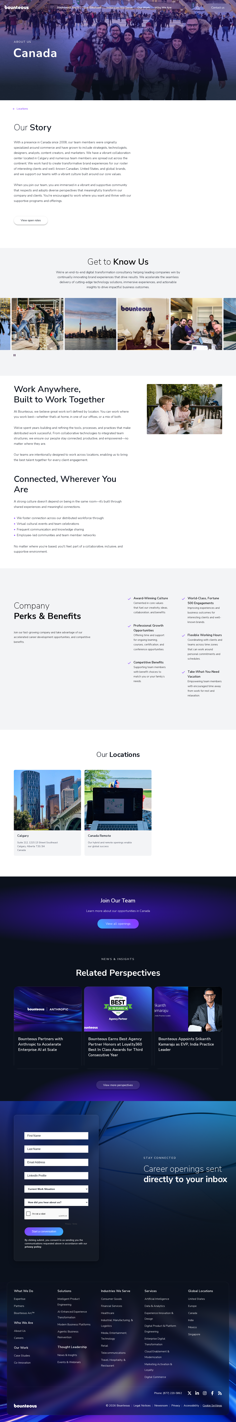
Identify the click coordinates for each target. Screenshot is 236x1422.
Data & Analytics (155, 1306)
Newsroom (161, 1405)
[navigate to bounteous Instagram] (205, 1393)
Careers (18, 1338)
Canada (192, 1313)
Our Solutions (93, 8)
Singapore (194, 1334)
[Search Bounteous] (198, 8)
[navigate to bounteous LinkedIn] (197, 1393)
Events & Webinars (69, 1362)
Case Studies (22, 1356)
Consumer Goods (111, 1299)
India (190, 1320)
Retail (104, 1346)
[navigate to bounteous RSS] (220, 1393)
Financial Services (111, 1306)
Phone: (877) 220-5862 (168, 1393)
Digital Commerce (155, 1377)
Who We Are (163, 8)
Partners (19, 1306)
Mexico (192, 1327)
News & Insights (67, 1355)
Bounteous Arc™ (68, 8)
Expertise (19, 1299)
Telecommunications (113, 1353)
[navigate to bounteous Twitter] (189, 1393)
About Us (20, 1331)
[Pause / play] (14, 355)
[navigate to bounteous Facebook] (212, 1393)
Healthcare (107, 1313)
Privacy (175, 1405)
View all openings (118, 924)
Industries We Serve (119, 8)
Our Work (143, 8)
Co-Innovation (22, 1363)
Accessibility (191, 1405)
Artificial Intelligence (157, 1299)
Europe (192, 1306)
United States (196, 1299)
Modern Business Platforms (74, 1324)
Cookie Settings (212, 1405)
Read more (24, 1063)
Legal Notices (142, 1405)
